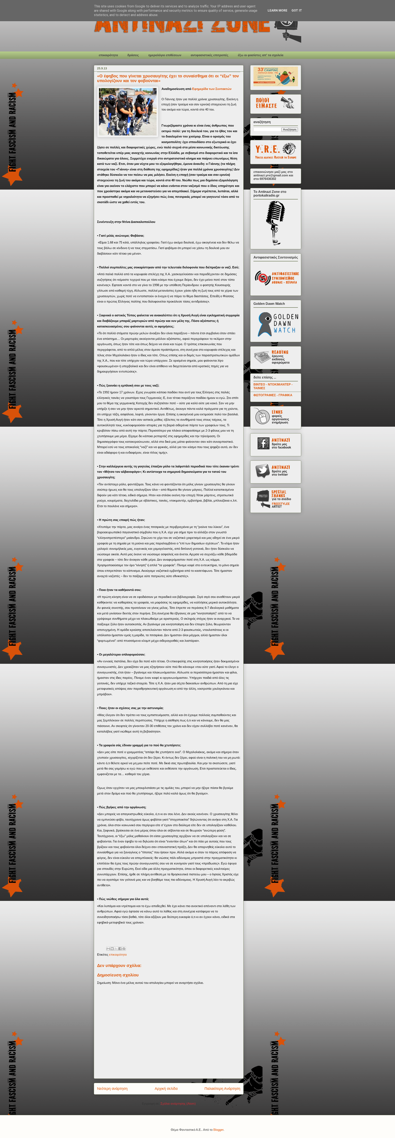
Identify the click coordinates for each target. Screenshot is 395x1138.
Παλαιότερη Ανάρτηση (222, 1089)
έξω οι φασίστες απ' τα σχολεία (260, 55)
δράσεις (133, 55)
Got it (297, 10)
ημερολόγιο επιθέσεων (164, 55)
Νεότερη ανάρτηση (112, 1089)
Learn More (277, 10)
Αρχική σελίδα (166, 1089)
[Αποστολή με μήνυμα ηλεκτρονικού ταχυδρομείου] (108, 949)
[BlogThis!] (112, 949)
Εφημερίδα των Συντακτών (211, 89)
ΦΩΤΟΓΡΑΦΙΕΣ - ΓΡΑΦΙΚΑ (272, 395)
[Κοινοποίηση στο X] (116, 949)
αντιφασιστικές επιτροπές (209, 55)
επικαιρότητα (108, 55)
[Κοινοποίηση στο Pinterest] (124, 949)
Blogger (218, 1129)
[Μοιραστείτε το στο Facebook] (120, 949)
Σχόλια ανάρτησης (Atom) (178, 1103)
